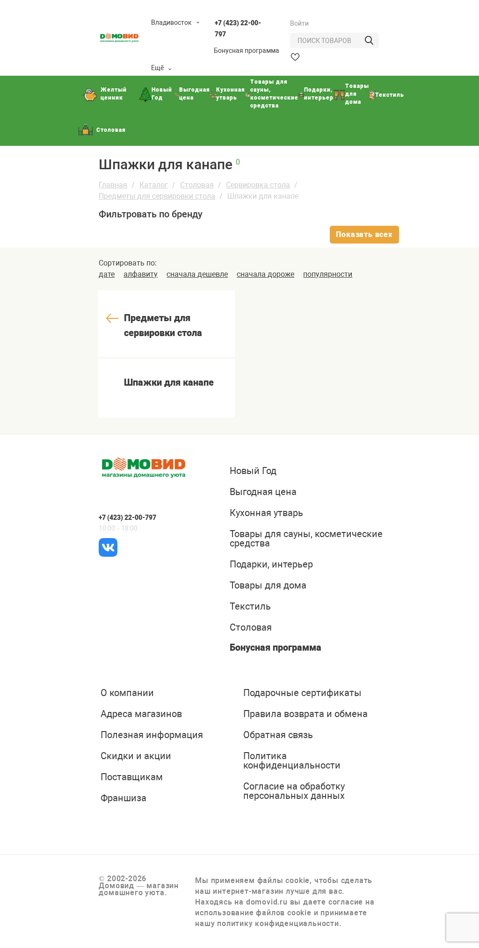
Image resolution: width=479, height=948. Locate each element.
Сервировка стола (258, 184)
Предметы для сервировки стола (157, 196)
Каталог (153, 184)
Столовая (197, 184)
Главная (113, 184)
